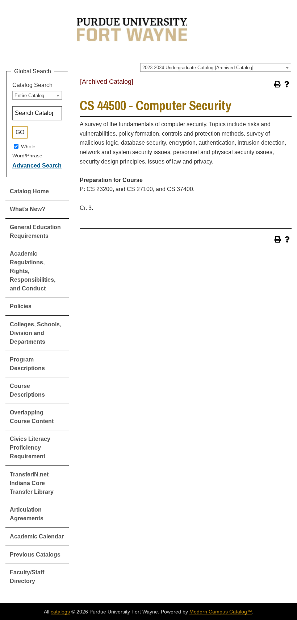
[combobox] (215, 67)
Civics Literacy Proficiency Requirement (30, 447)
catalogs (60, 612)
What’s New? (27, 209)
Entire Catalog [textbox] (29, 95)
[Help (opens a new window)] (287, 84)
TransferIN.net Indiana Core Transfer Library (32, 483)
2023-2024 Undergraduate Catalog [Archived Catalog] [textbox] (198, 67)
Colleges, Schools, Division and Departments (35, 333)
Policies (21, 306)
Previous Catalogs (35, 554)
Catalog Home (29, 191)
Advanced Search (37, 165)
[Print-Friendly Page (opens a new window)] (277, 84)
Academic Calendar (37, 536)
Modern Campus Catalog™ (220, 612)
